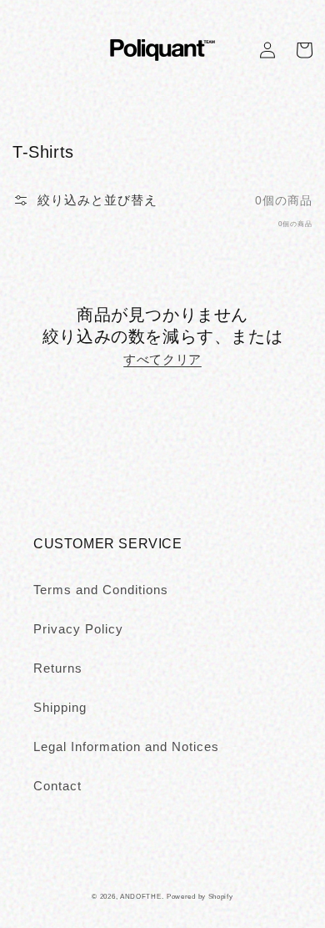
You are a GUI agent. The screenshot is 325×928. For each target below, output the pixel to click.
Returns (57, 668)
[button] (85, 200)
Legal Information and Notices (126, 746)
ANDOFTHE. (141, 896)
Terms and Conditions (100, 590)
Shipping (60, 707)
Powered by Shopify (200, 896)
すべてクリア (162, 359)
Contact (57, 786)
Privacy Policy (78, 629)
